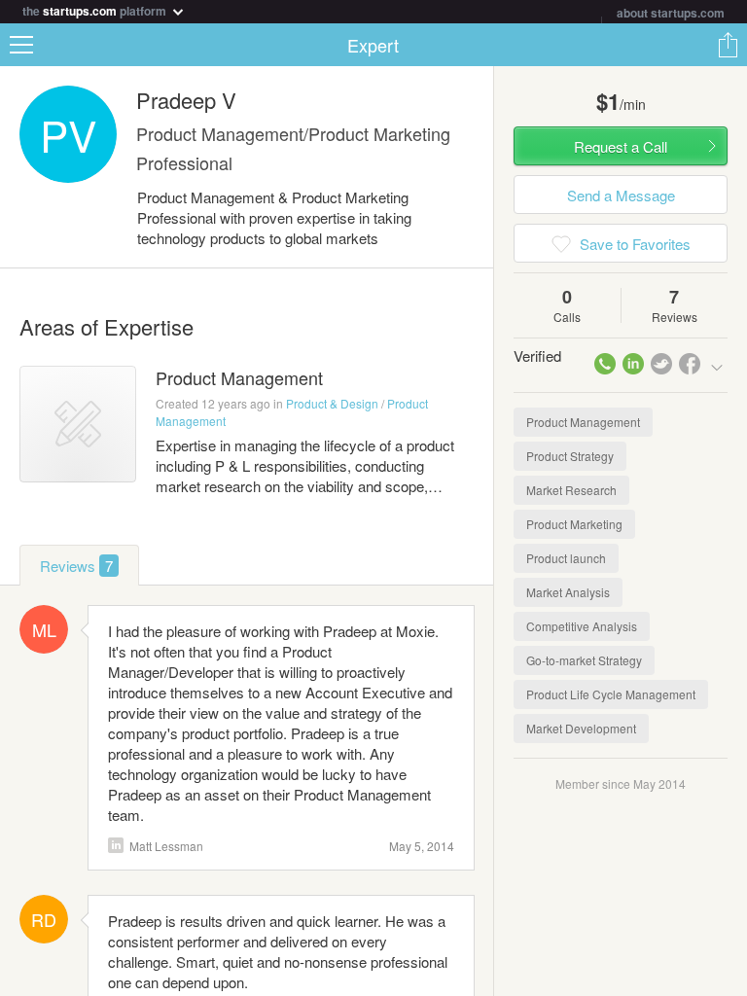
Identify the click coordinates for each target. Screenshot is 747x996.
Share (727, 44)
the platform (95, 9)
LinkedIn (116, 845)
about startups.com (671, 12)
